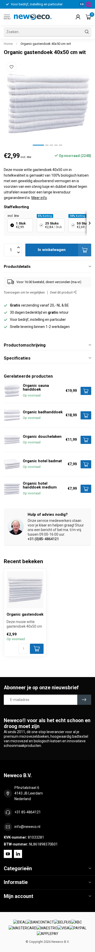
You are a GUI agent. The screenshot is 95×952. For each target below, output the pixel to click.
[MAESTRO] (47, 928)
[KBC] (76, 922)
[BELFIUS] (62, 922)
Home (8, 44)
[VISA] (63, 928)
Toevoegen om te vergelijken (24, 292)
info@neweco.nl (27, 827)
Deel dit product (61, 292)
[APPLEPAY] (47, 934)
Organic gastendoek (25, 614)
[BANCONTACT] (40, 922)
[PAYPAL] (77, 928)
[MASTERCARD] (22, 928)
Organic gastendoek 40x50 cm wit (46, 44)
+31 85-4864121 (27, 812)
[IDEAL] (20, 922)
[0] (88, 17)
